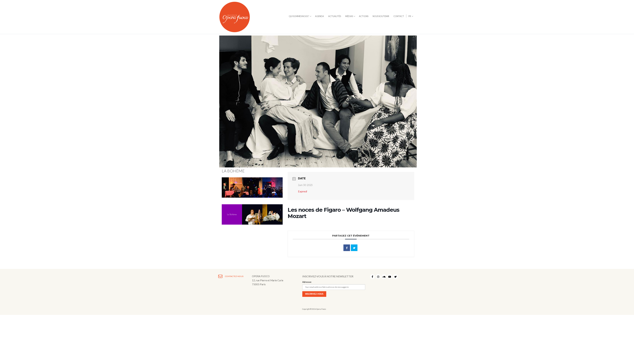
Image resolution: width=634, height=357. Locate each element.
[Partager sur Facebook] (346, 247)
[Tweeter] (354, 247)
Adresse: (307, 282)
